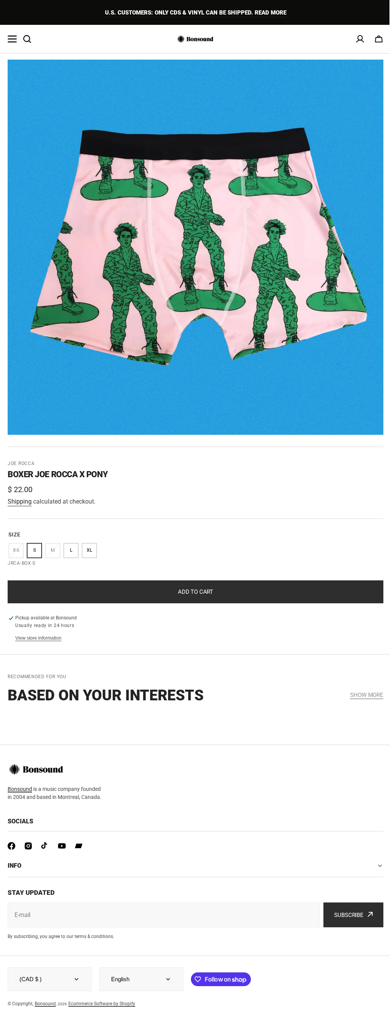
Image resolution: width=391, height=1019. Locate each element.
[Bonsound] (195, 39)
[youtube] (61, 846)
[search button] (27, 39)
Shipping (20, 501)
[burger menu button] (12, 39)
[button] (378, 39)
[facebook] (11, 846)
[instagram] (28, 846)
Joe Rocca (21, 463)
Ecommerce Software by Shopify (101, 1003)
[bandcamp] (78, 846)
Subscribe (343, 915)
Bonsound (20, 789)
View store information (38, 638)
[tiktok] (45, 846)
